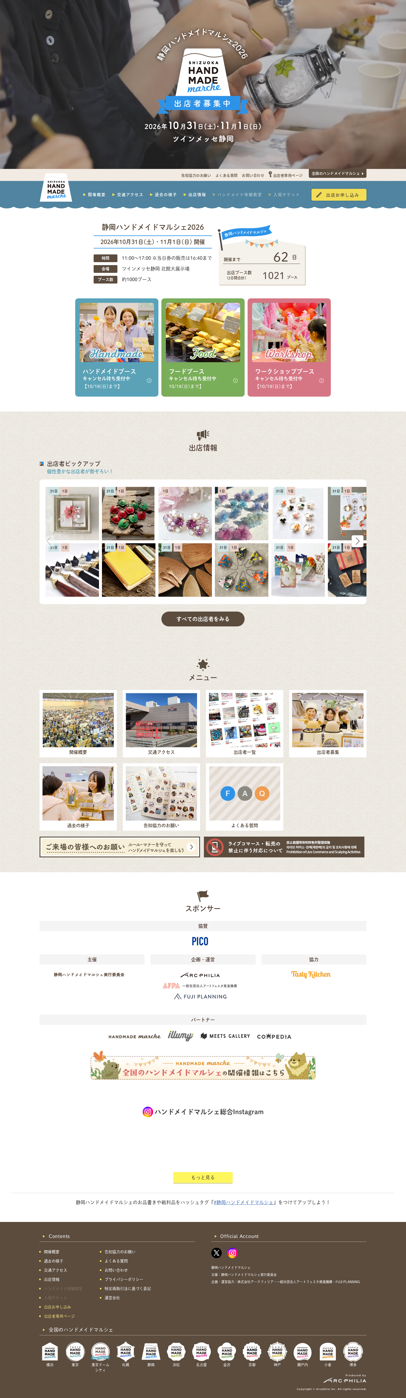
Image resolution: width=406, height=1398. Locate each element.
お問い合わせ (253, 175)
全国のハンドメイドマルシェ (336, 173)
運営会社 (112, 1298)
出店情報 (197, 194)
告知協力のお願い (196, 175)
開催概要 (97, 194)
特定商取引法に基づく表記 (128, 1289)
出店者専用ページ (288, 175)
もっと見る (203, 1177)
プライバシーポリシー (124, 1279)
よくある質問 (226, 175)
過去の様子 (166, 194)
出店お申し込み (342, 195)
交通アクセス (130, 194)
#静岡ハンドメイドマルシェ (243, 1202)
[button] (357, 541)
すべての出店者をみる (203, 619)
